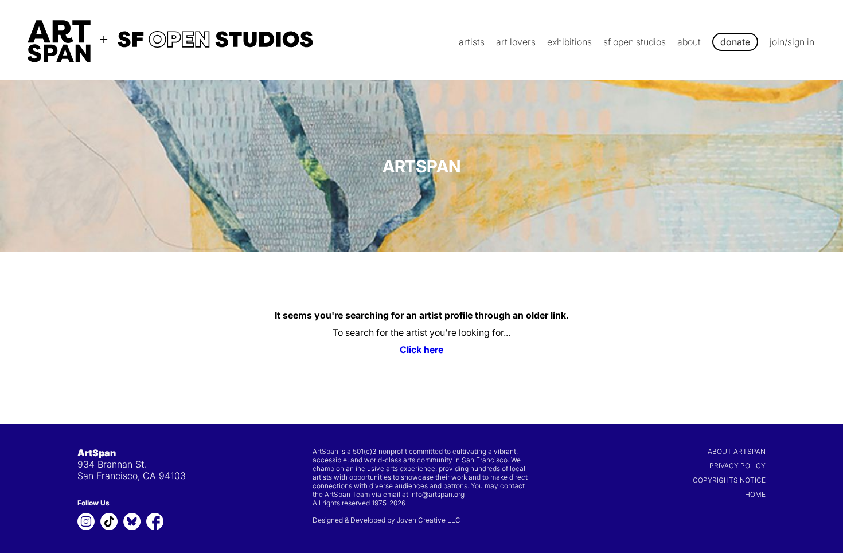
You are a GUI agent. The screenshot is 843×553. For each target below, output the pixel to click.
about (689, 42)
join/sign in (792, 42)
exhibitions (569, 42)
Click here (421, 349)
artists (472, 42)
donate (735, 42)
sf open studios (634, 42)
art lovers (516, 42)
